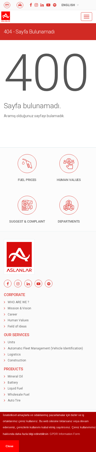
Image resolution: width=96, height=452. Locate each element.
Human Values (18, 320)
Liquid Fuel (15, 388)
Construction (17, 360)
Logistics (14, 354)
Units (11, 342)
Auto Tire (14, 400)
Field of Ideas (17, 326)
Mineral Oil (15, 376)
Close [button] (9, 446)
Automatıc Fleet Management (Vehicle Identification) (45, 348)
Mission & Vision (19, 308)
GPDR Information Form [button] (65, 433)
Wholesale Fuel (18, 394)
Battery (13, 382)
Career (12, 314)
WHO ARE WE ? (18, 302)
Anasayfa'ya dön (32, 128)
